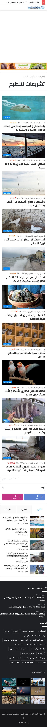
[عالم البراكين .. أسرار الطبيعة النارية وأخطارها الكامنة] (23, 691)
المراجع (7, 631)
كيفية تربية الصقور (15, 658)
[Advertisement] (23, 36)
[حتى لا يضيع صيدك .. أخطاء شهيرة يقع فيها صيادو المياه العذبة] (23, 700)
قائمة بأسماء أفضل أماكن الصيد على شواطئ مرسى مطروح (15, 519)
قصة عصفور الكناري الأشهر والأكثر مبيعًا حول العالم (24, 393)
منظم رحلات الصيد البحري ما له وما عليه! (25, 165)
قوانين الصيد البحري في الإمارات (35, 658)
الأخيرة (24, 509)
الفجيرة (15, 631)
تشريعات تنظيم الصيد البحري (36, 644)
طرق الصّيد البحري (28, 653)
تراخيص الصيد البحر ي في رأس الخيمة (33, 640)
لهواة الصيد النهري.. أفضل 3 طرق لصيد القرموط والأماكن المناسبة (25, 468)
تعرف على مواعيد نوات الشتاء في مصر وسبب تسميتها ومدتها (25, 279)
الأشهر (39, 509)
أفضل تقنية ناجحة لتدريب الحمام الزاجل (26, 355)
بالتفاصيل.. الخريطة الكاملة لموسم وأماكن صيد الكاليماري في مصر (16, 543)
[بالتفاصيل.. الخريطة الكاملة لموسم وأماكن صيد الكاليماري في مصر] (37, 545)
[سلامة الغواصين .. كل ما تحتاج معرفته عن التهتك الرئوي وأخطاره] (9, 682)
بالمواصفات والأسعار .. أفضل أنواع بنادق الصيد (16, 531)
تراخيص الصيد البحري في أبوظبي (35, 636)
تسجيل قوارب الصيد (10, 640)
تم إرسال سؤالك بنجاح (38, 649)
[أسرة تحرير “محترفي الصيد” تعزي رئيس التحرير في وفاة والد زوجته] (23, 682)
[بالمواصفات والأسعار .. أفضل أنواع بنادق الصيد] (37, 533)
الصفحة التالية (7, 479)
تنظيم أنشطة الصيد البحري (18, 649)
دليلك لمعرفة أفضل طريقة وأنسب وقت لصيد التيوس (25, 430)
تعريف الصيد (19, 644)
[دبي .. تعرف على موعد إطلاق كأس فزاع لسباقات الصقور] (38, 700)
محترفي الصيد (39, 122)
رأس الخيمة (42, 653)
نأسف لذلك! (15, 662)
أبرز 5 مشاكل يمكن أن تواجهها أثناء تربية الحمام (24, 241)
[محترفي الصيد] (36, 7)
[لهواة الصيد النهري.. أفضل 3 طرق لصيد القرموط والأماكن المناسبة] (37, 557)
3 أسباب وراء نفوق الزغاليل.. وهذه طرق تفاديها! (25, 317)
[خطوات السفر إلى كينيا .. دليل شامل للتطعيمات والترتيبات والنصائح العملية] (9, 691)
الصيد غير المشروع (28, 631)
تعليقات (8, 509)
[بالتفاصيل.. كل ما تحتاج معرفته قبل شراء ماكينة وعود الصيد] (37, 569)
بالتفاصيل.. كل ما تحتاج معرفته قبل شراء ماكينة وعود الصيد (16, 567)
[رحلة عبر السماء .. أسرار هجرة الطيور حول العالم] (38, 691)
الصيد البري (42, 631)
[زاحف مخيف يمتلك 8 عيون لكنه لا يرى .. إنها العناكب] (9, 700)
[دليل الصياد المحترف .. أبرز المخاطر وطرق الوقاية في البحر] (38, 682)
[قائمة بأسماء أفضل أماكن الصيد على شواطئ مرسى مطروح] (37, 521)
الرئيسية (40, 77)
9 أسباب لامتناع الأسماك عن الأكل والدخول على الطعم (26, 203)
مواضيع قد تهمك (27, 662)
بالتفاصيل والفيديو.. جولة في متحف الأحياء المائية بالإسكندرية (24, 128)
